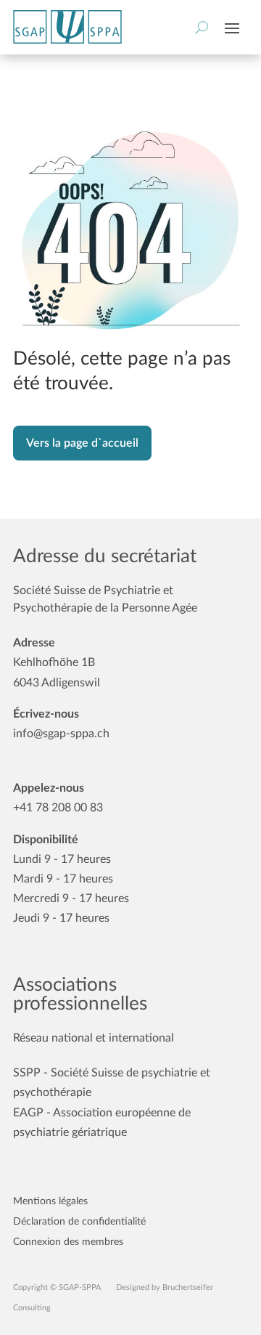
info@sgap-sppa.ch (61, 733)
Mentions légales (50, 1201)
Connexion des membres (68, 1242)
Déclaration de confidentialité (79, 1222)
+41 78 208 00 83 (58, 807)
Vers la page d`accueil (82, 443)
